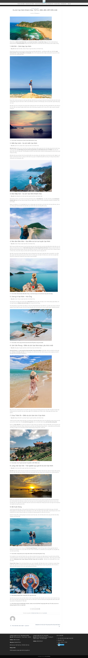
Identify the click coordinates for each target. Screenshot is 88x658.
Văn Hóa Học (18, 645)
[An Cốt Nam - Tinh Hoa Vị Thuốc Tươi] (44, 1)
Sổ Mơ (11, 650)
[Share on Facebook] (31, 609)
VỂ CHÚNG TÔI (63, 3)
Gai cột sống (57, 3)
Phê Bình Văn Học (25, 645)
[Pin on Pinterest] (37, 609)
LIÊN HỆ (69, 3)
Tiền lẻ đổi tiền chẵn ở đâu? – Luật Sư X (20, 625)
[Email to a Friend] (35, 609)
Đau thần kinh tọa (49, 3)
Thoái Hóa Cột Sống (29, 3)
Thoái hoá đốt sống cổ (40, 3)
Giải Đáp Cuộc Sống (35, 8)
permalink (45, 613)
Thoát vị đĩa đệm (21, 3)
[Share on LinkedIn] (39, 609)
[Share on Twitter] (33, 609)
